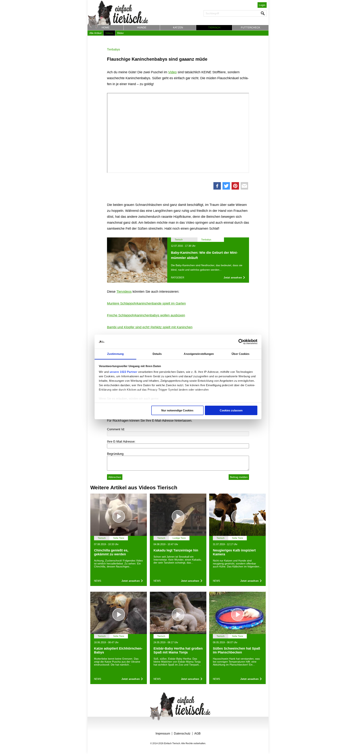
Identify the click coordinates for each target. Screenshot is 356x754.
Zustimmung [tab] (115, 353)
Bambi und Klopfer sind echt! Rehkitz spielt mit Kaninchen (149, 327)
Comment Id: (116, 429)
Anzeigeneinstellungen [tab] (199, 353)
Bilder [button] (120, 33)
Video (172, 72)
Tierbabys (113, 49)
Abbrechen (114, 477)
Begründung (115, 454)
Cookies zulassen (231, 410)
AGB (197, 733)
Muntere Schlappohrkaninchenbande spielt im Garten (146, 303)
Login (262, 5)
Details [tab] (157, 353)
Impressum (163, 733)
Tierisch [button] (214, 27)
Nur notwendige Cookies (177, 410)
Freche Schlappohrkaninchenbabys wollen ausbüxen (146, 315)
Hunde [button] (141, 27)
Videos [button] (109, 33)
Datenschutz (182, 733)
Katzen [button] (178, 27)
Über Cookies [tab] (240, 353)
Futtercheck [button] (250, 27)
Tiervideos (124, 291)
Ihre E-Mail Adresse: (121, 441)
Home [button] (105, 27)
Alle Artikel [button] (95, 33)
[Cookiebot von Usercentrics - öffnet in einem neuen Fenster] (241, 341)
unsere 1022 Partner (123, 371)
